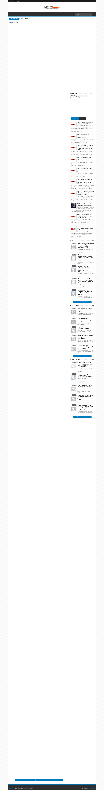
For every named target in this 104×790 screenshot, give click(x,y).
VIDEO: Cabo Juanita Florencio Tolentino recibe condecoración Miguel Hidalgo (48, 270)
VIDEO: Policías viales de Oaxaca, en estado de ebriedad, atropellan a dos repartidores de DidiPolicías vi (48, 254)
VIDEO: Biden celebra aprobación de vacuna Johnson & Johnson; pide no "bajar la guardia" (47, 433)
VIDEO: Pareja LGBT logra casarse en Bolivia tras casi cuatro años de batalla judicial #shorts (85, 407)
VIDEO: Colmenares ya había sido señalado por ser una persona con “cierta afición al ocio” (48, 766)
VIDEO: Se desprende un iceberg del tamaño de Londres (48, 70)
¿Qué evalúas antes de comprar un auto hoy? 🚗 (85, 319)
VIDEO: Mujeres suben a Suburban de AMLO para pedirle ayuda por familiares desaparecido (48, 480)
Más (93, 240)
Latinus (74, 240)
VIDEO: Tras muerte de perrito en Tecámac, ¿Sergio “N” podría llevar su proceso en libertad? (85, 124)
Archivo (82, 118)
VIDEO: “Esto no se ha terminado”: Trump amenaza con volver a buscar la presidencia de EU (48, 148)
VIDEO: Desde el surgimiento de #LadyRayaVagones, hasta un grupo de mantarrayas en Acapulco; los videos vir (45, 555)
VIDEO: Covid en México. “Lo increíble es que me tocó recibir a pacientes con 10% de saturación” (48, 374)
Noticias (11, 788)
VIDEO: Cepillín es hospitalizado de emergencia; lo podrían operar (48, 132)
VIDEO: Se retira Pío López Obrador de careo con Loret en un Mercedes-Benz (84, 136)
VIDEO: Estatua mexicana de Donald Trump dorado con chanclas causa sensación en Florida (48, 524)
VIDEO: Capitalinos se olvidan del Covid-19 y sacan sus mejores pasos (47, 26)
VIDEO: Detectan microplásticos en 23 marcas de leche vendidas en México (47, 736)
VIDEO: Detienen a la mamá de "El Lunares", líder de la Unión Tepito (47, 208)
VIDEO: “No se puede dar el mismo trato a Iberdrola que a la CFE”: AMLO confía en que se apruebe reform (48, 224)
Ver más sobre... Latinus (82, 301)
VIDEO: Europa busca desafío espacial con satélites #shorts (84, 204)
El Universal (50, 29)
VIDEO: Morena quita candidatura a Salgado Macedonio (47, 571)
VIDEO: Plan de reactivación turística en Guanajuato (45, 238)
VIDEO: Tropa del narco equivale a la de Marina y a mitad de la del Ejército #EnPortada (85, 193)
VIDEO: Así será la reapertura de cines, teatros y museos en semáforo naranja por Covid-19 (49, 193)
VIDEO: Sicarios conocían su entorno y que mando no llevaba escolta (85, 228)
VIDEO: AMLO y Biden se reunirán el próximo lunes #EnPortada (47, 631)
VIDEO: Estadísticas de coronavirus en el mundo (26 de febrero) (48, 706)
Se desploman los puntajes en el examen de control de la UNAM (85, 310)
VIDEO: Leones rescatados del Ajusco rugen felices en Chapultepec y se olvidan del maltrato (84, 181)
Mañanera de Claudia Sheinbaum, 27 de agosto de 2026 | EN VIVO (85, 347)
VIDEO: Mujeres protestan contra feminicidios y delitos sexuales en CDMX (48, 178)
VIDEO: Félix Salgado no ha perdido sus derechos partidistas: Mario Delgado (45, 539)
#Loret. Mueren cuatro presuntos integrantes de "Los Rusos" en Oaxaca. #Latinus (85, 292)
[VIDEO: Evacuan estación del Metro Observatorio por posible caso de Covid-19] (73, 216)
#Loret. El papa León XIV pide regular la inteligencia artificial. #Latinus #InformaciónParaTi (86, 245)
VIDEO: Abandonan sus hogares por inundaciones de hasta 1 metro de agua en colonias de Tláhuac (85, 147)
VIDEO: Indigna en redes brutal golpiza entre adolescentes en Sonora (47, 721)
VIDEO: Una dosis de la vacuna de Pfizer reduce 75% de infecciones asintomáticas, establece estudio (48, 751)
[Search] (93, 14)
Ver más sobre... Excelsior (82, 355)
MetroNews (92, 788)
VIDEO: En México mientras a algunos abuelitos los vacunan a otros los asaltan (48, 419)
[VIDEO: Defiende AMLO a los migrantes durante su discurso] (73, 159)
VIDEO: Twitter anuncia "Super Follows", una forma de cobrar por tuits (47, 315)
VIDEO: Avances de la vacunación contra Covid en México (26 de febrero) (48, 691)
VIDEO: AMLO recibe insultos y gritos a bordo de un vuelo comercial (48, 164)
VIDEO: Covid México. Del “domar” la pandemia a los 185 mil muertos (48, 389)
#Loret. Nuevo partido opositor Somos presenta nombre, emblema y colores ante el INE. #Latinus (85, 257)
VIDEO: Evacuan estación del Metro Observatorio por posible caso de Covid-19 (85, 216)
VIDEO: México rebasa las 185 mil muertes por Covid (48, 495)
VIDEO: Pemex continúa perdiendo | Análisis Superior (47, 676)
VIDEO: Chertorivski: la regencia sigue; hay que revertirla (84, 169)
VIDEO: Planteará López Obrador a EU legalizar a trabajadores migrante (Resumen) (48, 359)
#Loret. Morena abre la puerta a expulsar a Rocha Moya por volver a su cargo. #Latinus (85, 281)
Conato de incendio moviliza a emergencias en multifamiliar (85, 337)
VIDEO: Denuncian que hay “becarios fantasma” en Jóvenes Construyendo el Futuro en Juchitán (48, 510)
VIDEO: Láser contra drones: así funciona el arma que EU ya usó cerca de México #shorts (85, 397)
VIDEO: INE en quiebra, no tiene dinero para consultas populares (47, 285)
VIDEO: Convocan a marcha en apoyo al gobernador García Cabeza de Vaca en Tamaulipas (45, 449)
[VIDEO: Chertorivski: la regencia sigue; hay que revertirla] (73, 170)
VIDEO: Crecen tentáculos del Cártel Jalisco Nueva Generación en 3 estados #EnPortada (47, 404)
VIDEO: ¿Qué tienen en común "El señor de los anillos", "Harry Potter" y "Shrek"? (47, 601)
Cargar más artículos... (38, 780)
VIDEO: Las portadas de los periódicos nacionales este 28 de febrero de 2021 (44, 330)
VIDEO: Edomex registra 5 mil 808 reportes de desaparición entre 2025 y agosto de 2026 (48, 18)
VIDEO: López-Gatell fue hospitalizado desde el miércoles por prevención (48, 40)
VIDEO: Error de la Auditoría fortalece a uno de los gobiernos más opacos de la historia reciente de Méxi (49, 617)
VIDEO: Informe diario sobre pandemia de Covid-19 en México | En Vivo (46, 100)
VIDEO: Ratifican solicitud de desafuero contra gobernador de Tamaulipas (48, 300)
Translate (81, 98)
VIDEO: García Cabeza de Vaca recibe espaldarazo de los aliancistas (44, 661)
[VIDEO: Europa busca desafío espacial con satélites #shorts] (73, 205)
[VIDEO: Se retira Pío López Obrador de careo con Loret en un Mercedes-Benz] (73, 136)
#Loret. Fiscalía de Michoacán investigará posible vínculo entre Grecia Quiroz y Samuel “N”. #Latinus (85, 268)
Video (54, 29)
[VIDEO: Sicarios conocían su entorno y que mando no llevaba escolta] (73, 229)
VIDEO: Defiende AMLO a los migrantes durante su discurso (84, 158)
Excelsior (50, 241)
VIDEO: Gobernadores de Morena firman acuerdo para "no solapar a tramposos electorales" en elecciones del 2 (45, 116)
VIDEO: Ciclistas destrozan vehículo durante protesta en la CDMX (47, 586)
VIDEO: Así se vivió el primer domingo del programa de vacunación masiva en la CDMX (47, 55)
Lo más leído (75, 118)
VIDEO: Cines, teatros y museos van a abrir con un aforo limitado (48, 646)
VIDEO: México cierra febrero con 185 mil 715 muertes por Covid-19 (47, 85)
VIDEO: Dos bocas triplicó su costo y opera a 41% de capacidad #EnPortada (85, 387)
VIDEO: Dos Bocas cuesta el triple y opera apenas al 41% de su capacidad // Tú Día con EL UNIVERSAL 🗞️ (85, 365)
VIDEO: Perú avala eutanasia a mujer (44, 344)
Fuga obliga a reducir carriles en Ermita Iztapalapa (86, 327)
